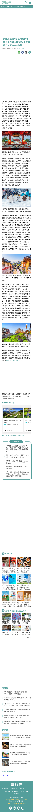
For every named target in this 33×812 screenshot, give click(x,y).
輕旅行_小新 (20, 48)
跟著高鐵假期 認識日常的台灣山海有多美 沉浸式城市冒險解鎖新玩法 (17, 699)
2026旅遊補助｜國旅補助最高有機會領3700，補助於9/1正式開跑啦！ (15, 693)
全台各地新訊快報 (19, 6)
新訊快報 (9, 6)
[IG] (14, 808)
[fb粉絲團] (10, 808)
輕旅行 (6, 2)
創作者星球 (14, 788)
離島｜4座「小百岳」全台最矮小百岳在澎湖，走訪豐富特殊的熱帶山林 (17, 456)
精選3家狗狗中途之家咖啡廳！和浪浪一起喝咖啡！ (17, 467)
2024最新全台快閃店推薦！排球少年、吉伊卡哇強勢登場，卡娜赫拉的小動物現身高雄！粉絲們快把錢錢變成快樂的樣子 (17, 449)
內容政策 (21, 788)
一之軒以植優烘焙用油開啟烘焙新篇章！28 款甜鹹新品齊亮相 (17, 710)
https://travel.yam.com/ (16, 435)
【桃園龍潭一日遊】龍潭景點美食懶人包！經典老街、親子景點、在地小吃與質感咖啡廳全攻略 (17, 705)
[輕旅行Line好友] (22, 808)
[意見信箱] (18, 808)
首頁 (2, 6)
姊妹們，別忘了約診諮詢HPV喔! (14, 462)
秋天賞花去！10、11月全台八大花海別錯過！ (16, 634)
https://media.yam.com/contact (16, 803)
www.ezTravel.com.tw (13, 360)
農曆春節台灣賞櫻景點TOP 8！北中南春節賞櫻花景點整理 (16, 622)
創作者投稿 (5, 788)
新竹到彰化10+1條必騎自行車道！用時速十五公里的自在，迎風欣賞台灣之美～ (26, 622)
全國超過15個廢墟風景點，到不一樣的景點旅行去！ (6, 622)
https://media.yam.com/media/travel (16, 799)
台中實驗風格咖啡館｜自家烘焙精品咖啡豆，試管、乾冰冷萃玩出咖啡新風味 (17, 716)
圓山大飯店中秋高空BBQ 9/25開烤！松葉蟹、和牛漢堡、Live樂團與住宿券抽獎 (17, 722)
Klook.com (5, 775)
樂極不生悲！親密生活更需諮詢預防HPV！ (6, 634)
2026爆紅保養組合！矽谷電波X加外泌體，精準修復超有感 (26, 634)
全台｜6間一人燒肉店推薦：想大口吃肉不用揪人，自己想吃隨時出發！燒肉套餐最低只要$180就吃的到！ (17, 474)
